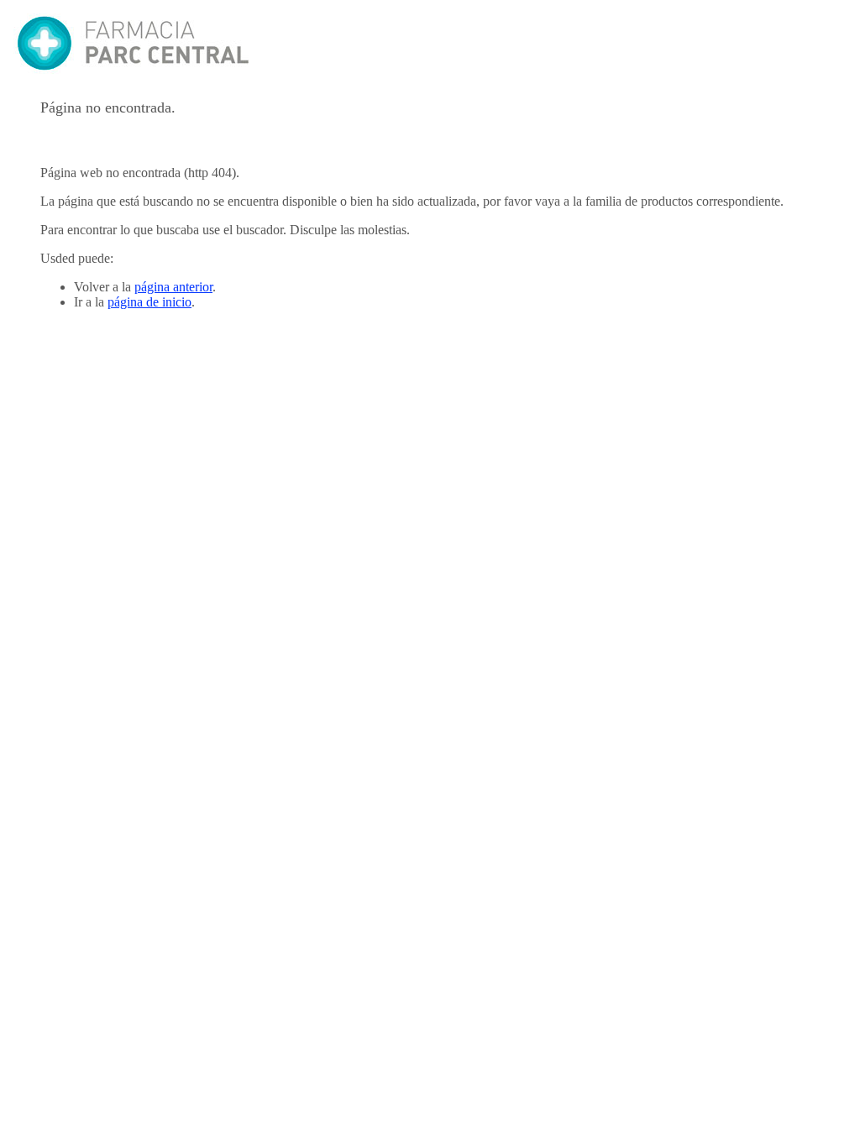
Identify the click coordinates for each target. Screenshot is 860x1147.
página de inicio (149, 302)
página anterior (173, 287)
